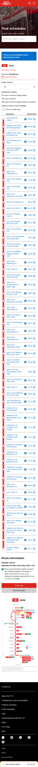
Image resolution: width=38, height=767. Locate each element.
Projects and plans (9, 705)
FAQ (3, 731)
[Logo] (6, 3)
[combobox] (19, 39)
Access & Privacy (7, 757)
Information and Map (9, 70)
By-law (4, 752)
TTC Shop (6, 727)
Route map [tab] (19, 585)
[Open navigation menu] (34, 3)
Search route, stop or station (13, 34)
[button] (31, 764)
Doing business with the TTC (13, 718)
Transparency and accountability (15, 700)
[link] (19, 56)
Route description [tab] (19, 590)
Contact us (6, 687)
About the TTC (7, 696)
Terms (4, 748)
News (4, 722)
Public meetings (8, 709)
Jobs (3, 714)
